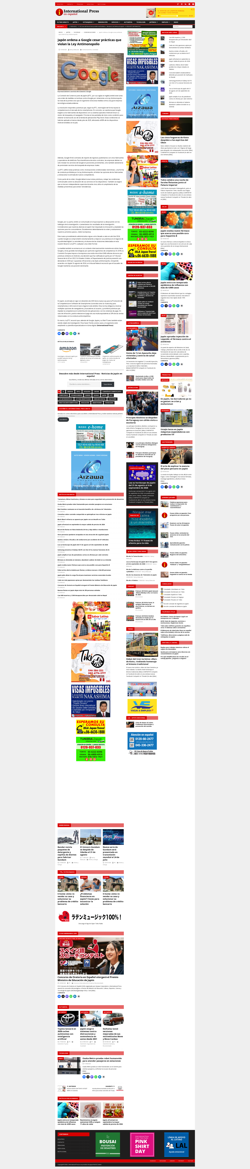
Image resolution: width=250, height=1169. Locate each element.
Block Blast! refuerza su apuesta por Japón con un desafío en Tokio (81, 519)
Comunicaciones (87, 49)
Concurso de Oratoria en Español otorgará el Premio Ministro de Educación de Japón (87, 585)
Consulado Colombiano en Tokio (173, 589)
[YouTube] (193, 4)
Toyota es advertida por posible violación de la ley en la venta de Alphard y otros (90, 358)
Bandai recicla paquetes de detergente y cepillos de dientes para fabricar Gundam (67, 853)
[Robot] (69, 1065)
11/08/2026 (85, 857)
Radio (176, 22)
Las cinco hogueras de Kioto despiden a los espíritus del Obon (175, 140)
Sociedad (77, 32)
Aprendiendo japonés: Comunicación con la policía (179, 544)
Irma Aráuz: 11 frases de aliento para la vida (141, 541)
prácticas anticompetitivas (68, 403)
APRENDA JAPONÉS (168, 497)
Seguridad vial (91, 1044)
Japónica (152, 22)
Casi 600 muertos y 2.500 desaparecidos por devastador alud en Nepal (82, 595)
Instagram (163, 1161)
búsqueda (87, 391)
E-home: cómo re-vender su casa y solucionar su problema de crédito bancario (68, 898)
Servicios (115, 22)
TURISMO (165, 113)
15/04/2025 (63, 49)
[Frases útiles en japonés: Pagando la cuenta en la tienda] (164, 575)
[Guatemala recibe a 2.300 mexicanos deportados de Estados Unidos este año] (130, 378)
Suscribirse (108, 384)
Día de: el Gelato (132, 580)
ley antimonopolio (65, 399)
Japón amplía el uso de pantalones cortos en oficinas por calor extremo (83, 555)
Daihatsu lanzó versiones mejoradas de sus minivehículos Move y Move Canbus (113, 1033)
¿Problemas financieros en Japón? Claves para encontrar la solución (89, 898)
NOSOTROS (60, 4)
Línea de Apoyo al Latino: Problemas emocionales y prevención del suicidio (145, 724)
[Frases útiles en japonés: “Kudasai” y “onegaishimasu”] (164, 565)
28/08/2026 (165, 290)
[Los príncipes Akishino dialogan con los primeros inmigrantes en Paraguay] (130, 445)
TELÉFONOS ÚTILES (168, 612)
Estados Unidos (76, 395)
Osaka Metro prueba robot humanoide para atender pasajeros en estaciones (85, 504)
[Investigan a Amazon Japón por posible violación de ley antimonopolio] (68, 349)
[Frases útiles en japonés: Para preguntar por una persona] (164, 515)
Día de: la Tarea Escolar (134, 556)
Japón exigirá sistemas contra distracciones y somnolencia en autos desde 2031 (88, 1033)
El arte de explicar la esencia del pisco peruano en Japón (175, 467)
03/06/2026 (165, 471)
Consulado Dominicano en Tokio (173, 592)
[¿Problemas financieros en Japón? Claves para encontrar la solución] (90, 884)
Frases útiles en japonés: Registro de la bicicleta (178, 553)
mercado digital (99, 399)
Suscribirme (63, 419)
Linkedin (172, 1161)
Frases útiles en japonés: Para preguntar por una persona (180, 514)
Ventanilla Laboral (170, 643)
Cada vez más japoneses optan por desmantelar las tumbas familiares (83, 580)
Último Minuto (63, 22)
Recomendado (99, 983)
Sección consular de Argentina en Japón (176, 604)
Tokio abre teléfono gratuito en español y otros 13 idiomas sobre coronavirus (175, 627)
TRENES (130, 629)
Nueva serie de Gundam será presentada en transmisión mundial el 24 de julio (111, 853)
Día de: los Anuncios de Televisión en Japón (141, 575)
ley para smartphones (83, 399)
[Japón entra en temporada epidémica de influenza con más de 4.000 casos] (68, 1110)
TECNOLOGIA (63, 1053)
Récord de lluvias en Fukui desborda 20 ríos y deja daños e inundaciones (83, 530)
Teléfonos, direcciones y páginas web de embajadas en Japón (175, 636)
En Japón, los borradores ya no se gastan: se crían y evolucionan (176, 401)
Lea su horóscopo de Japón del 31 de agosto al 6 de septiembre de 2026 (83, 545)
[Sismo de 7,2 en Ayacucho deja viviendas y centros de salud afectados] (142, 339)
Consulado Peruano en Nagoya (173, 597)
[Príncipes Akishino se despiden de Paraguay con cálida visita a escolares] (142, 403)
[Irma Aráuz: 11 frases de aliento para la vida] (142, 524)
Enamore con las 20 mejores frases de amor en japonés (180, 524)
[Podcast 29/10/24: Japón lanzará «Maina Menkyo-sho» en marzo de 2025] (130, 593)
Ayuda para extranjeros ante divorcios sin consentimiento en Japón (175, 653)
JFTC (111, 395)
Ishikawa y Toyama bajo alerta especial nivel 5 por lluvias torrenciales (147, 313)
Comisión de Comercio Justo (112, 391)
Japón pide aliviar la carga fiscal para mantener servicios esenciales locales (84, 575)
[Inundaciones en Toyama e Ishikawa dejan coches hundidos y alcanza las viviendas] (133, 294)
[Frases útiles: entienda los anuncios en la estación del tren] (164, 535)
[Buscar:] (182, 26)
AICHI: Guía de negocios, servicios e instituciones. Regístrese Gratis (173, 622)
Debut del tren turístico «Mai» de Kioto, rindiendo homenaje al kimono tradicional (141, 661)
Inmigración (103, 22)
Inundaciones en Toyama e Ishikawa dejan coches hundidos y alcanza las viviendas (146, 294)
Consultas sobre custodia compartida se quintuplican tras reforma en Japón (85, 514)
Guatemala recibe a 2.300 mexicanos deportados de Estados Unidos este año (145, 378)
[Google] (91, 89)
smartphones (97, 403)
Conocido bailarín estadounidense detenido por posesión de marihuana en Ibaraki (180, 75)
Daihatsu (112, 1044)
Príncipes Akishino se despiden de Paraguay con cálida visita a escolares (142, 420)
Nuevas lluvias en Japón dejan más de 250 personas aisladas (79, 590)
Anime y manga (93, 859)
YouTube (190, 1161)
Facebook (153, 1161)
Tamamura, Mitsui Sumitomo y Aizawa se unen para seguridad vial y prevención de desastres (91, 499)
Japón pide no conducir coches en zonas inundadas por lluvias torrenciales (146, 304)
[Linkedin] (185, 4)
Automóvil (128, 22)
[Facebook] (178, 4)
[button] (91, 71)
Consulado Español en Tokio (172, 594)
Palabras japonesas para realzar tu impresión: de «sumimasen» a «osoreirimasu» (178, 505)
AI (63, 391)
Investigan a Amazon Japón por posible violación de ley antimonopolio (67, 358)
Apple (78, 391)
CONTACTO (70, 4)
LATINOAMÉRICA (133, 323)
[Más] (93, 990)
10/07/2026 (108, 862)
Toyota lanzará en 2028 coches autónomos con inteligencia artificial (67, 1033)
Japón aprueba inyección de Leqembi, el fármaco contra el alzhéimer (176, 339)
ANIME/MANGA (64, 825)
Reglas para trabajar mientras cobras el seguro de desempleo (175, 648)
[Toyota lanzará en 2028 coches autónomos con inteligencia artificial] (68, 1019)
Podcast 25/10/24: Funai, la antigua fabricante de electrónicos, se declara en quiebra (145, 605)
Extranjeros (87, 22)
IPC (70, 862)
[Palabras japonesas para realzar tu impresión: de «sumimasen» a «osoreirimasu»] (164, 504)
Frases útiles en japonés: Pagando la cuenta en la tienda (181, 573)
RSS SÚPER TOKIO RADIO (137, 551)
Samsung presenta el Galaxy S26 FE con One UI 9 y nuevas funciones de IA (83, 550)
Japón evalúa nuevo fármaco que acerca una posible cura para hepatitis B (84, 565)
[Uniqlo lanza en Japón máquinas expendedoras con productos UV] (176, 418)
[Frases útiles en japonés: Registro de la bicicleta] (164, 555)
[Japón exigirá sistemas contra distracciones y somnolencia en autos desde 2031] (90, 1019)
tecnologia (109, 403)
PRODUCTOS (166, 375)
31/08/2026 (62, 501)
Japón (75, 22)
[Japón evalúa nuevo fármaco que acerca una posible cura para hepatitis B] (176, 220)
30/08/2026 (62, 547)
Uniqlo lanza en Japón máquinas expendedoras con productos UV (175, 432)
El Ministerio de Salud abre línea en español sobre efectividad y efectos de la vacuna (176, 631)
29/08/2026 (62, 582)
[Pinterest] (189, 4)
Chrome (96, 391)
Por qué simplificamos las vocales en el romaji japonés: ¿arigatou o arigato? (174, 657)
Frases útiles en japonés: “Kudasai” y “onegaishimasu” (180, 563)
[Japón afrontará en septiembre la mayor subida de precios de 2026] (113, 1110)
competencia (63, 395)
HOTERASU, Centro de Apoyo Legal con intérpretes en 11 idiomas (174, 617)
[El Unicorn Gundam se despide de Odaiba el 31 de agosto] (90, 837)
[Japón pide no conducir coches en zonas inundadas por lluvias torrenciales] (133, 304)
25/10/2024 (140, 610)
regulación (85, 403)
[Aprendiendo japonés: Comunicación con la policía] (164, 545)
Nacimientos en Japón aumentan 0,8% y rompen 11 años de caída (90, 1122)
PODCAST (131, 586)
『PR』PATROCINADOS (67, 872)
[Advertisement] (91, 139)
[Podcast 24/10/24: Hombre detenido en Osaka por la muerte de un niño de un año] (130, 618)
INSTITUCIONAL (102, 4)
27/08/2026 (62, 862)
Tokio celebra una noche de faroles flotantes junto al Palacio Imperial (174, 182)
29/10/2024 (140, 597)
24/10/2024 (140, 621)
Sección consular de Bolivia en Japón (175, 606)
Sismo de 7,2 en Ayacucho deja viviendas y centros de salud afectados (141, 355)
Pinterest (181, 1161)
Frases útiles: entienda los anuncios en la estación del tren (179, 534)
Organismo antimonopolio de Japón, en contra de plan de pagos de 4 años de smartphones (112, 359)
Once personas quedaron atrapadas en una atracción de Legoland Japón (83, 534)
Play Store (112, 399)
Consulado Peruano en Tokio (172, 600)
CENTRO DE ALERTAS (135, 275)
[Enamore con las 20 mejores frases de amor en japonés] (164, 525)
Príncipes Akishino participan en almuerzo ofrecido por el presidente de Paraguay (146, 454)
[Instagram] (181, 4)
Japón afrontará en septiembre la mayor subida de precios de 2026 (81, 524)
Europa (87, 395)
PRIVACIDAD (80, 4)
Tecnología (140, 22)
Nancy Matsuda (74, 49)
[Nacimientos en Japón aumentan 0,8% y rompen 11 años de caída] (90, 1110)
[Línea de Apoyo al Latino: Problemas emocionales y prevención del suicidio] (130, 725)
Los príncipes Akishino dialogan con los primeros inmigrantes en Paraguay (147, 444)
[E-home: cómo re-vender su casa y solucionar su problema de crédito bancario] (68, 884)
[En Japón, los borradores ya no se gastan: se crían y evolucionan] (176, 388)
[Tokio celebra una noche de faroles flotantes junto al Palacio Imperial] (176, 169)
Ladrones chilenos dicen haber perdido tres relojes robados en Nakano (179, 67)
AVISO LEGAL (90, 4)
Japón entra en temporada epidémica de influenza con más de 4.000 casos (68, 1122)
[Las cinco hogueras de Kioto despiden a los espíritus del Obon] (176, 126)
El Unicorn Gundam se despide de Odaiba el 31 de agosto (90, 851)
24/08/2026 (85, 1042)
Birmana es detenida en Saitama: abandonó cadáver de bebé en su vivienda (84, 560)
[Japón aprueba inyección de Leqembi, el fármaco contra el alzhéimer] (176, 324)
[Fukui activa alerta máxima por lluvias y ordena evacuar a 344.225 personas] (133, 285)
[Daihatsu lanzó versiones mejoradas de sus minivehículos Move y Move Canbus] (113, 1019)
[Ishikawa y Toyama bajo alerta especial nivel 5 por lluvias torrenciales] (133, 313)
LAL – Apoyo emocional (136, 718)
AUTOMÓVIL (63, 1007)
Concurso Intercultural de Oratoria (84, 983)
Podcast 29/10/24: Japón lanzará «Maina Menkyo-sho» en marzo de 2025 (147, 592)
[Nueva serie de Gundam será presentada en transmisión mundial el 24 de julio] (113, 837)
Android (70, 391)
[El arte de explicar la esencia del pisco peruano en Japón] (176, 455)
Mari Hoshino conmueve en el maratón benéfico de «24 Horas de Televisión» (85, 509)
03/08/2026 (108, 1042)
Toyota (66, 1044)
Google (96, 395)
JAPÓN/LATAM (133, 387)
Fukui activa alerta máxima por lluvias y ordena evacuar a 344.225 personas (84, 570)
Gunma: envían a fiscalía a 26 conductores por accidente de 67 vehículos (83, 540)
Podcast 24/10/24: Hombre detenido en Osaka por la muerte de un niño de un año (146, 617)
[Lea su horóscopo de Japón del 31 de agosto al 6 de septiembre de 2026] (142, 473)
